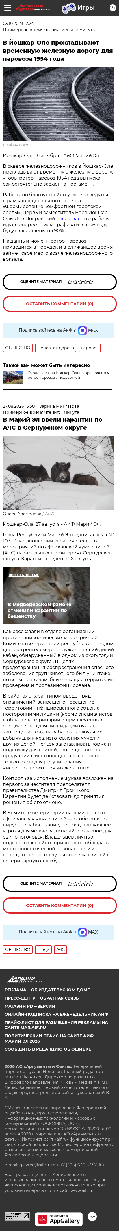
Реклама (15, 989)
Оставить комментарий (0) (59, 303)
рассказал (68, 218)
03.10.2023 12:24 (18, 23)
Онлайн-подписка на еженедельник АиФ (56, 1014)
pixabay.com (15, 145)
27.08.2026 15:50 (19, 406)
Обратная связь (59, 998)
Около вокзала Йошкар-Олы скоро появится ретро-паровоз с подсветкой (68, 375)
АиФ (50, 514)
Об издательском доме (60, 989)
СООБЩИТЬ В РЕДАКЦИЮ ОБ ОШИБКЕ (48, 1049)
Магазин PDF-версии (30, 1006)
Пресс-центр (20, 998)
